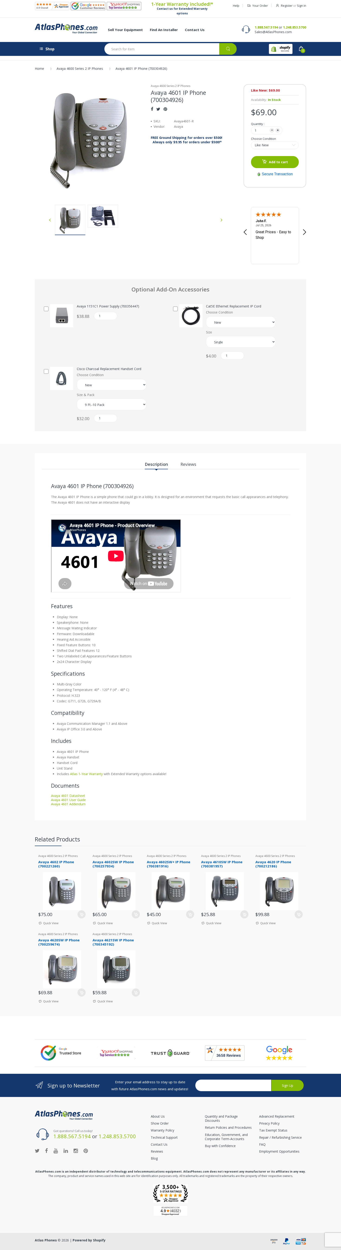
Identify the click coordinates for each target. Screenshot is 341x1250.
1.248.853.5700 (294, 27)
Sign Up (287, 1085)
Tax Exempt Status (273, 1130)
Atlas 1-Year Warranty (86, 774)
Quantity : (257, 124)
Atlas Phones (46, 1240)
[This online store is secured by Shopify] (281, 49)
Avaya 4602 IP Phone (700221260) (56, 864)
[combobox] (170, 49)
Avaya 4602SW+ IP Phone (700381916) (168, 864)
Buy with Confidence (220, 1146)
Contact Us (159, 1144)
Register (287, 5)
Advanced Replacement (276, 1116)
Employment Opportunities (279, 1151)
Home (39, 68)
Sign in (301, 5)
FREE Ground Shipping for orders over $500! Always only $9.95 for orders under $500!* (186, 140)
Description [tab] (156, 464)
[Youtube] (56, 1150)
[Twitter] (158, 109)
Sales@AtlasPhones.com (273, 32)
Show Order (160, 1123)
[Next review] (304, 232)
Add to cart (278, 162)
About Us (158, 1116)
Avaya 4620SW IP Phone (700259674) (59, 942)
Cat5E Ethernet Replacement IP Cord (233, 306)
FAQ (262, 1144)
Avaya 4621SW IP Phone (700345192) (113, 942)
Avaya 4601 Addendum (68, 804)
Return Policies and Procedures (228, 1127)
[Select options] (81, 914)
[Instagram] (76, 1150)
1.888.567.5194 (266, 27)
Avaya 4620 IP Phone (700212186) (273, 864)
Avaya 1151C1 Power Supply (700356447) (108, 306)
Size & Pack (85, 395)
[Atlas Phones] (66, 28)
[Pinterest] (165, 109)
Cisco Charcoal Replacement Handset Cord (109, 369)
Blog (154, 1158)
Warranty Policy (162, 1130)
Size (209, 332)
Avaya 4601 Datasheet (68, 795)
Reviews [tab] (188, 464)
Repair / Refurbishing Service (280, 1137)
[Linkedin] (66, 1150)
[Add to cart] (299, 914)
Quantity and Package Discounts (221, 1118)
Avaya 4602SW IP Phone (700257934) (113, 864)
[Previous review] (245, 232)
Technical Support (164, 1137)
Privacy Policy (269, 1123)
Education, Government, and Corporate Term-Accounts (226, 1136)
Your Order (260, 5)
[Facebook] (152, 109)
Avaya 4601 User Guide (68, 800)
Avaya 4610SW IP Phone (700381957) (221, 864)
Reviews (157, 1151)
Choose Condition (263, 139)
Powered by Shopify (89, 1240)
